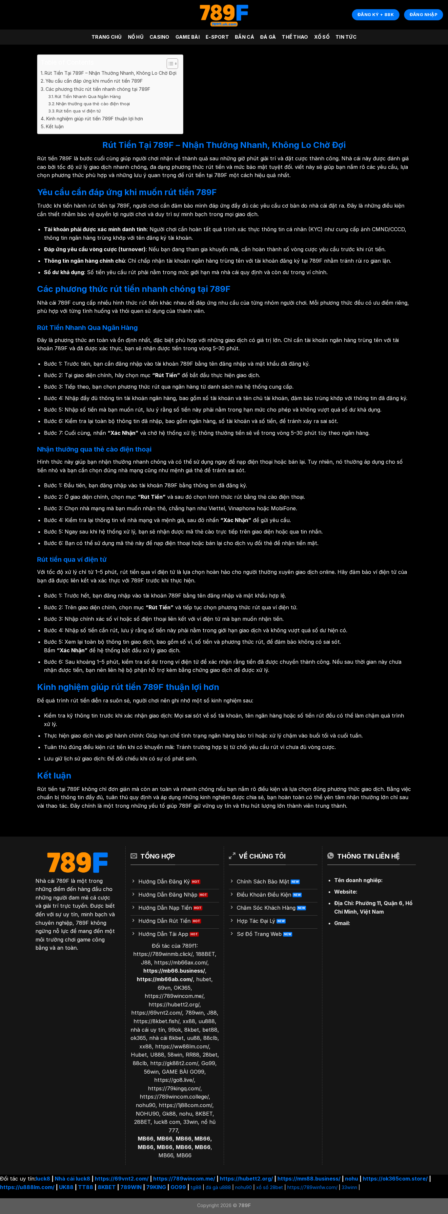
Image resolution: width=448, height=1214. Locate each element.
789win (194, 1012)
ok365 (138, 1038)
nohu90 (145, 1105)
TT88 (85, 1187)
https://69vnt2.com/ (156, 1012)
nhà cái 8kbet (166, 1038)
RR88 (192, 1054)
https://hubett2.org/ (174, 1004)
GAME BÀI (187, 37)
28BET (142, 1122)
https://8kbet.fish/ (156, 1021)
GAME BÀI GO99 (183, 1071)
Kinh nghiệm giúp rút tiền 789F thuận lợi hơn (94, 118)
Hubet (139, 1054)
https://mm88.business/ (308, 1178)
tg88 (196, 1187)
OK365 (182, 987)
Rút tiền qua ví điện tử (78, 110)
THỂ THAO (295, 37)
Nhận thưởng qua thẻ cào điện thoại (93, 103)
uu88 (193, 1038)
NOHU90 (147, 1113)
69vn (164, 987)
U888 (157, 1054)
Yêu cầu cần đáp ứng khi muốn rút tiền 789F (94, 81)
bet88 (209, 1029)
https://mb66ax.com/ (180, 962)
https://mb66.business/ (174, 970)
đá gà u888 (218, 1187)
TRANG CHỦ (107, 37)
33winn (349, 1187)
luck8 (43, 1178)
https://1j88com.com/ (185, 1105)
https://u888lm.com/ (27, 1187)
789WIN (131, 1187)
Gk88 (169, 1113)
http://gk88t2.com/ (174, 1063)
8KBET (204, 1113)
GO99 (178, 1187)
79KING (156, 1187)
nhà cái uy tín (148, 1029)
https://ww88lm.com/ (182, 1046)
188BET (205, 954)
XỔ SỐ (322, 37)
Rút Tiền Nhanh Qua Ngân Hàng (88, 96)
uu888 (206, 1021)
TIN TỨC (346, 37)
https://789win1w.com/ (312, 1187)
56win (151, 1071)
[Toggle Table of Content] (169, 63)
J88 (146, 962)
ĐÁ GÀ (268, 37)
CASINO (160, 37)
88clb (210, 1038)
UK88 (66, 1187)
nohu (185, 1113)
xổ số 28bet (269, 1187)
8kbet (191, 1029)
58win (175, 1054)
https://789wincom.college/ (174, 1096)
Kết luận (55, 126)
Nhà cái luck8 (72, 1178)
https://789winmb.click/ (163, 954)
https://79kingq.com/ (174, 1088)
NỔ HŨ (136, 37)
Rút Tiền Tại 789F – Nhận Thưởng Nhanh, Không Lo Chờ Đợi (110, 73)
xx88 (189, 1021)
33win (190, 1122)
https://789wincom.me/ (174, 996)
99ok (174, 1029)
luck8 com (167, 1122)
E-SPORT (217, 37)
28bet (210, 1054)
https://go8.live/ (174, 1080)
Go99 (208, 1063)
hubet (203, 979)
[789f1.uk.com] (224, 15)
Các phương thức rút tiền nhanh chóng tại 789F (98, 89)
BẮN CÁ (244, 37)
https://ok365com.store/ (395, 1178)
